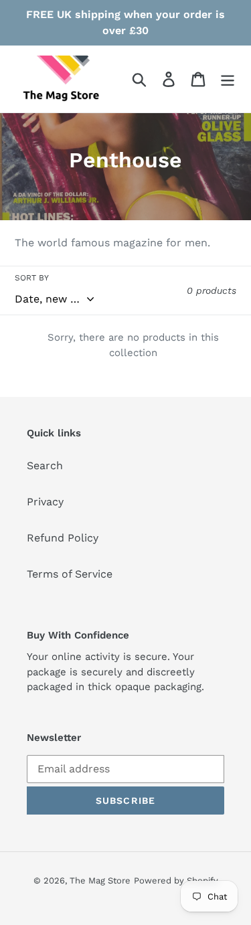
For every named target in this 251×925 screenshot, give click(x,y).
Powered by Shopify (176, 880)
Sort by (32, 277)
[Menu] (227, 79)
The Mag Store (100, 880)
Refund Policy (62, 537)
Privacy (45, 501)
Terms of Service (69, 574)
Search (45, 465)
